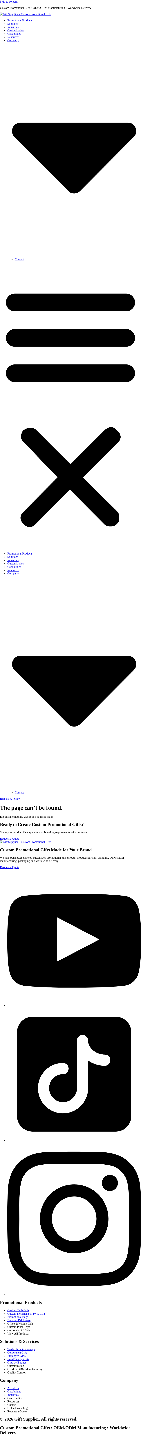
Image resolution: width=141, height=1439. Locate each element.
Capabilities (14, 33)
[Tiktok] (74, 1140)
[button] (70, 406)
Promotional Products (19, 20)
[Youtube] (74, 1005)
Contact (19, 259)
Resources (13, 37)
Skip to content (8, 1)
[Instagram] (74, 1294)
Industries (13, 27)
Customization (15, 30)
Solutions (12, 23)
